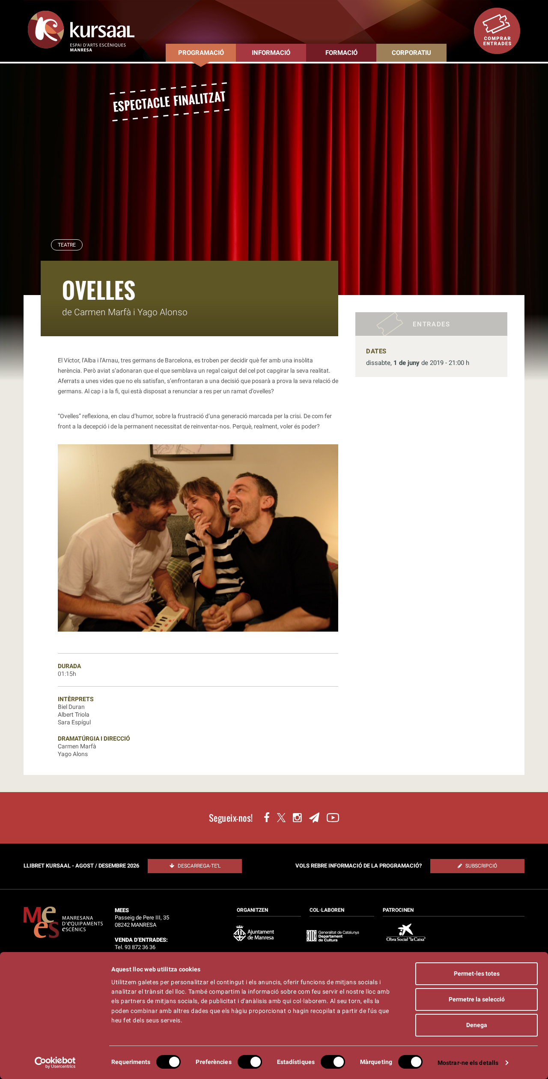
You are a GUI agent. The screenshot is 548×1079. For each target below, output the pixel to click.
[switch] (250, 1062)
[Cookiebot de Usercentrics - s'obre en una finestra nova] (55, 1063)
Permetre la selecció (477, 999)
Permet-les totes (477, 973)
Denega (476, 1025)
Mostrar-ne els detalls (468, 1062)
